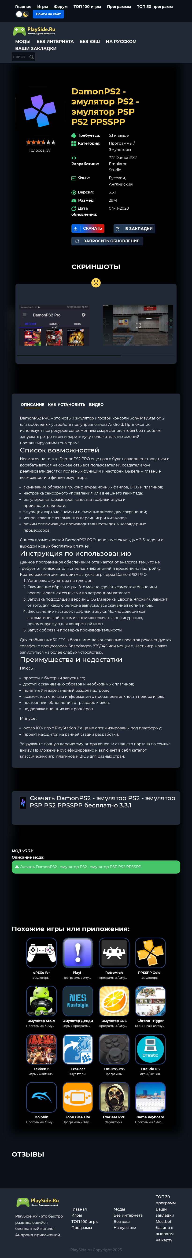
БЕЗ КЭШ (90, 41)
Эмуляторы (120, 149)
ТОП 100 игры (87, 6)
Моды (119, 1209)
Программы (119, 6)
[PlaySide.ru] (34, 31)
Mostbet (164, 1221)
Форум (61, 6)
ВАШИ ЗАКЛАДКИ (36, 48)
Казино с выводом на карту (165, 1234)
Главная (23, 6)
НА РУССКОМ (121, 41)
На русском (125, 1228)
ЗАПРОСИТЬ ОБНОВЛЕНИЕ (111, 241)
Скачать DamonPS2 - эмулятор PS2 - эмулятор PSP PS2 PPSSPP (80, 867)
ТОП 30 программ (155, 6)
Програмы (81, 1228)
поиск (19, 56)
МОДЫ (23, 41)
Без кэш (122, 1221)
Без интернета (128, 1215)
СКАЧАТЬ (92, 228)
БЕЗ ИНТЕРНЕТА (55, 41)
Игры (42, 6)
